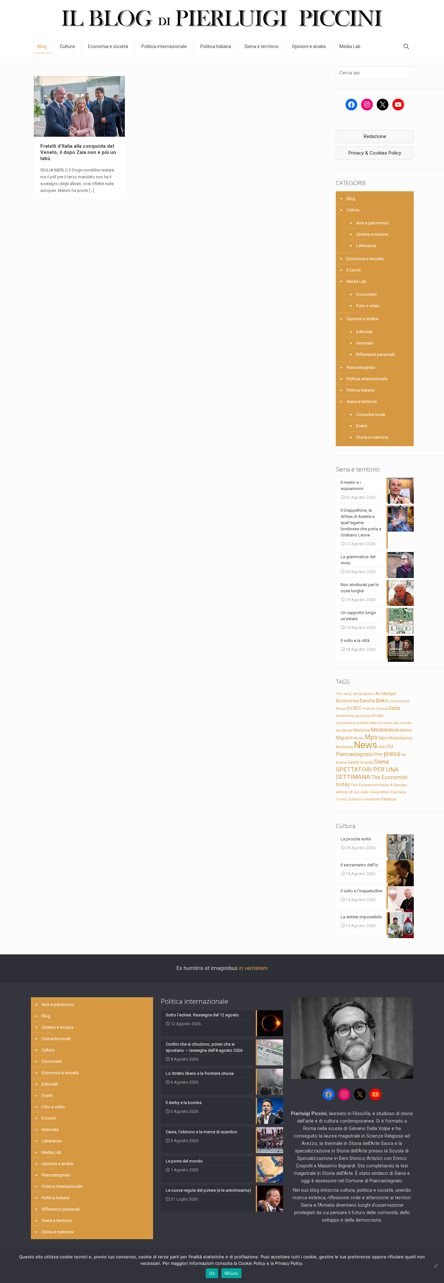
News (365, 744)
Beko (382, 700)
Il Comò (353, 270)
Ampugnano (363, 693)
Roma (341, 762)
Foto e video (368, 305)
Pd (390, 746)
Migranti (344, 737)
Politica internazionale (366, 378)
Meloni (405, 730)
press (392, 754)
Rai (403, 754)
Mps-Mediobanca (395, 738)
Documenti (366, 294)
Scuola (366, 762)
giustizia (363, 715)
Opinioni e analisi (362, 318)
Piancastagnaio (360, 367)
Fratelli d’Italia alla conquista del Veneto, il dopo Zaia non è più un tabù (78, 152)
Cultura (352, 210)
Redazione (375, 136)
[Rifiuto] (436, 1266)
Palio (382, 747)
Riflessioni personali (375, 354)
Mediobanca (384, 730)
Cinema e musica (372, 234)
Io (374, 715)
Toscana (398, 792)
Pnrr (378, 754)
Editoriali (364, 331)
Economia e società (365, 258)
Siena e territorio (361, 401)
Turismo (355, 799)
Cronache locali (370, 414)
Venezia (388, 799)
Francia (381, 709)
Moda (359, 738)
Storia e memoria (372, 437)
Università (372, 799)
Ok (212, 1273)
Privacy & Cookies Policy (374, 153)
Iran (380, 715)
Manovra (361, 730)
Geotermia (345, 715)
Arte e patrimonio (372, 222)
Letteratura (366, 245)
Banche (367, 700)
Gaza (394, 708)
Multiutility (344, 747)
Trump (341, 799)
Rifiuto (231, 1273)
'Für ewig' (344, 693)
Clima (393, 701)
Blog (350, 198)
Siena (381, 761)
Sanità (353, 762)
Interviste (364, 343)
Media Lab (356, 281)
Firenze (368, 708)
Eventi (361, 425)
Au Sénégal (385, 693)
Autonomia (347, 700)
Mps (371, 737)
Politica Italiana (360, 390)
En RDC (354, 708)
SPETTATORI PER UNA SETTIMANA (367, 773)
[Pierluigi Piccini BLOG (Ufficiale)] (222, 18)
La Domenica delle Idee (356, 723)
